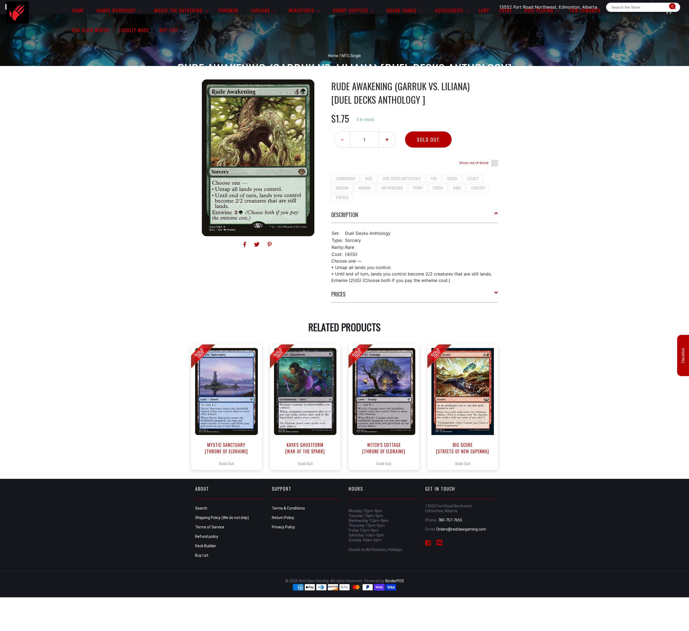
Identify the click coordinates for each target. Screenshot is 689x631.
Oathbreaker (392, 188)
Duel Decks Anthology (402, 178)
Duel (369, 178)
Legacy (473, 178)
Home (333, 56)
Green (452, 178)
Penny (418, 188)
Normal (364, 188)
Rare (457, 188)
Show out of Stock (473, 163)
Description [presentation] (344, 215)
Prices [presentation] (338, 294)
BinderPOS (394, 581)
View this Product (229, 407)
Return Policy (283, 517)
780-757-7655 (450, 520)
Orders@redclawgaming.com (461, 529)
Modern (342, 188)
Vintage (342, 197)
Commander (345, 178)
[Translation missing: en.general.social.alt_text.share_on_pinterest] (270, 244)
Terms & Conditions (288, 508)
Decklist (683, 355)
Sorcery (478, 188)
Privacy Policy (283, 527)
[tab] (414, 217)
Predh (438, 188)
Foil (434, 178)
